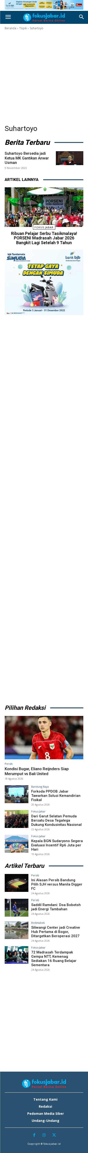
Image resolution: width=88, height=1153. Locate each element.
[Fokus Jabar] (44, 17)
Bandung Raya (40, 786)
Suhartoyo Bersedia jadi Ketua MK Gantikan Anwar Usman (27, 158)
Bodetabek (38, 922)
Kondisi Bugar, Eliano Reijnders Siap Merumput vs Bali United (37, 771)
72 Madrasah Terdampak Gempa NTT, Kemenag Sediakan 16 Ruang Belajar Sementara (54, 958)
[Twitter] (54, 1135)
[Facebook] (34, 1135)
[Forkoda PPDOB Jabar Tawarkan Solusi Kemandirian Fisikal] (16, 794)
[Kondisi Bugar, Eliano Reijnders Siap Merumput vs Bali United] (44, 737)
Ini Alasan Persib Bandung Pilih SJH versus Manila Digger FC (56, 884)
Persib (9, 763)
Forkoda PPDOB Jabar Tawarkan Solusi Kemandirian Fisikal (55, 795)
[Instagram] (44, 1135)
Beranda (10, 28)
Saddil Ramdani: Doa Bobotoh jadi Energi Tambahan (56, 907)
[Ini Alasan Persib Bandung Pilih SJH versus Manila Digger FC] (16, 883)
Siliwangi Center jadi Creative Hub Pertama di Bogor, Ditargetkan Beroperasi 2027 (55, 931)
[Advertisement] (44, 77)
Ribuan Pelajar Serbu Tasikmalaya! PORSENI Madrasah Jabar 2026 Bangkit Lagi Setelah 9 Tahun (44, 238)
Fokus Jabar (44, 227)
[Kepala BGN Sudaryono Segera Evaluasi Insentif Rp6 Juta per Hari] (16, 843)
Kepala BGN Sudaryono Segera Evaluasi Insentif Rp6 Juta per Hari (57, 845)
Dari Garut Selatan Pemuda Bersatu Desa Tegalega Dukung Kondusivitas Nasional (56, 820)
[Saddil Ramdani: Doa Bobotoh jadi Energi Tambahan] (16, 907)
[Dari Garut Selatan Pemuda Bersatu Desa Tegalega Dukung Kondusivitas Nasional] (16, 819)
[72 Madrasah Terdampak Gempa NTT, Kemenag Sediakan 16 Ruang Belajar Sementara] (16, 955)
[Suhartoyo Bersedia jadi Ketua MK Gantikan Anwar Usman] (69, 158)
